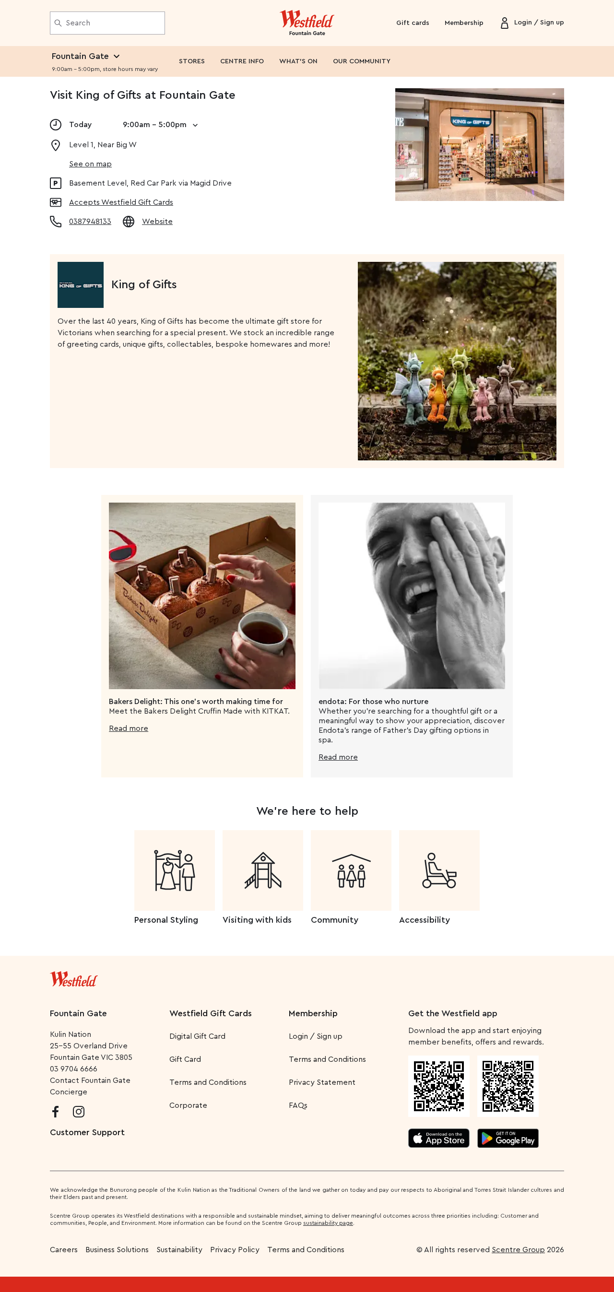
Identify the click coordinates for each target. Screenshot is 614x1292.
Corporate (188, 1105)
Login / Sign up (315, 1036)
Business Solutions (117, 1250)
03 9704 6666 (73, 1069)
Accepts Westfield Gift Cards (121, 202)
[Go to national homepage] (74, 977)
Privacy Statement (322, 1082)
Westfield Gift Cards (210, 1013)
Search (78, 23)
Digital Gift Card (197, 1036)
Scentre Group (518, 1250)
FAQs (298, 1105)
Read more (128, 728)
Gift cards (412, 23)
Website (157, 221)
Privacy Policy (235, 1250)
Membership (464, 23)
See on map (90, 164)
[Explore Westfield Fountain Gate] (307, 23)
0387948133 (90, 221)
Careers (64, 1250)
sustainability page (328, 1223)
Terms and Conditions (208, 1082)
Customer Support (87, 1132)
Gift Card (185, 1059)
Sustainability (179, 1250)
